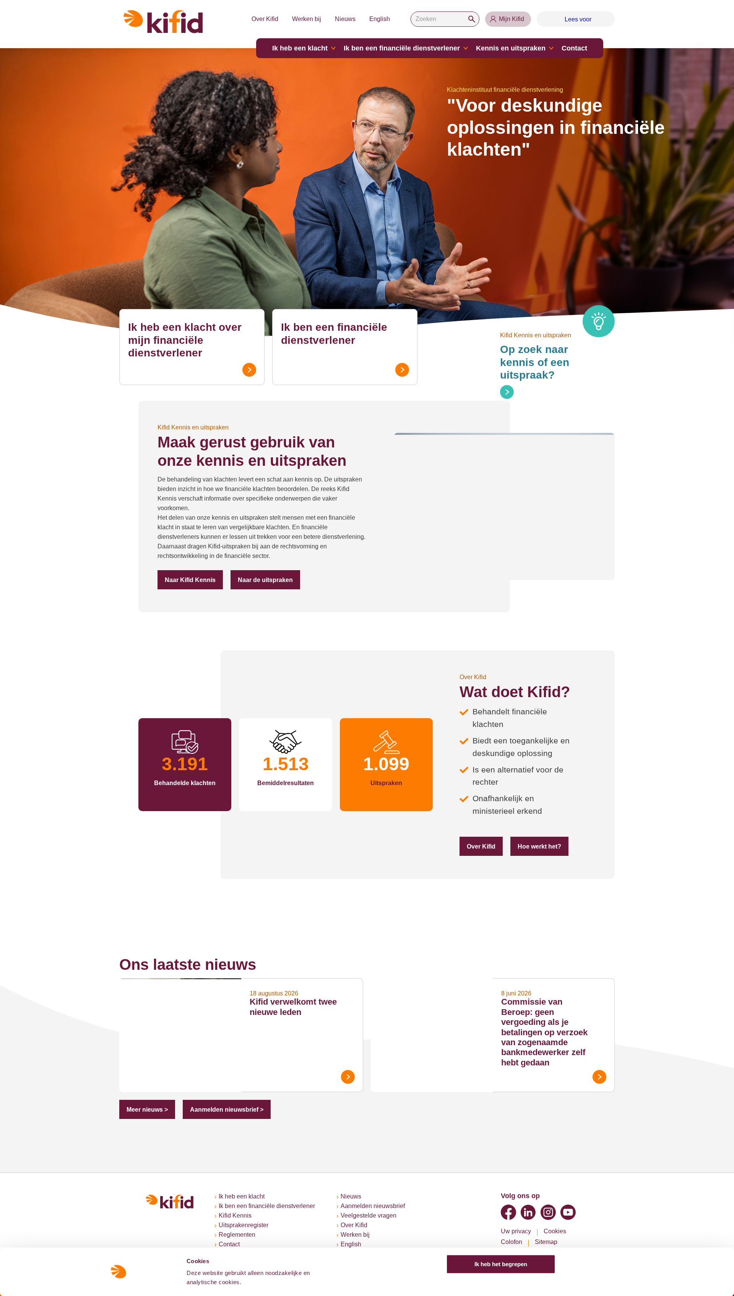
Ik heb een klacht (300, 48)
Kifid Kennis (235, 1215)
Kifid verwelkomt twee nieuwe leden (293, 1006)
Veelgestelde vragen (368, 1215)
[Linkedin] (528, 1212)
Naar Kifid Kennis (190, 580)
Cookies (555, 1231)
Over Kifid (265, 19)
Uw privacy (516, 1231)
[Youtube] (568, 1212)
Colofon (511, 1242)
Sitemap (546, 1242)
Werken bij (306, 19)
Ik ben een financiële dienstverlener (402, 48)
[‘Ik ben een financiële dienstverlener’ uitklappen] (465, 48)
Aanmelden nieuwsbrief (373, 1206)
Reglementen (237, 1234)
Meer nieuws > (147, 1109)
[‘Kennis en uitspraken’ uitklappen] (551, 48)
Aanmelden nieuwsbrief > (226, 1109)
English (379, 19)
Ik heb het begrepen (500, 1264)
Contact (574, 48)
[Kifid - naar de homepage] (163, 21)
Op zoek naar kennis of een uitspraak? (534, 362)
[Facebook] (508, 1212)
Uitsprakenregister (243, 1225)
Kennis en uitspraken (511, 48)
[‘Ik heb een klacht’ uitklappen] (333, 48)
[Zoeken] (471, 19)
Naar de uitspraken (265, 580)
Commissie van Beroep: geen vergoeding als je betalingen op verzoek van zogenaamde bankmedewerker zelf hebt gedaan (544, 1032)
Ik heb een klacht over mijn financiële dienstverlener (185, 340)
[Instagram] (548, 1212)
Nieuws (345, 19)
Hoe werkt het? (539, 846)
